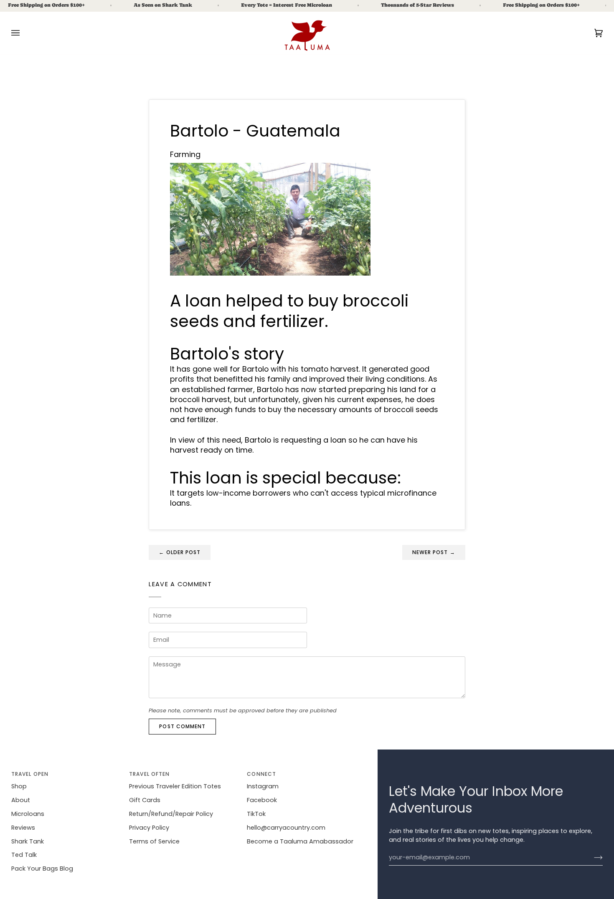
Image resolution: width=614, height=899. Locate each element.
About (20, 800)
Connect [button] (261, 773)
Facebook (262, 800)
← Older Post (179, 552)
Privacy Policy (149, 827)
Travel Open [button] (29, 773)
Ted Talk (24, 855)
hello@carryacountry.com (286, 827)
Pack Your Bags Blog (42, 868)
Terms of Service (154, 841)
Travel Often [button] (149, 773)
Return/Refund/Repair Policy (171, 814)
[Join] (592, 857)
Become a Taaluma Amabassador (300, 841)
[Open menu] (23, 33)
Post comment (182, 726)
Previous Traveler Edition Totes (175, 786)
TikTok (256, 814)
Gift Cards (144, 800)
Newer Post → (433, 552)
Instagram (263, 786)
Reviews (23, 827)
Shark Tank (27, 841)
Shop (19, 786)
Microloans (27, 814)
